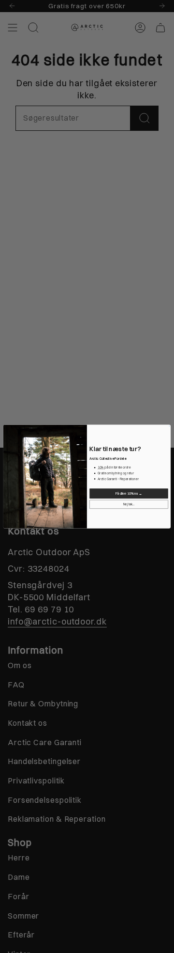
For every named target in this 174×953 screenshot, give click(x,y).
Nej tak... (128, 504)
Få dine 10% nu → (129, 493)
